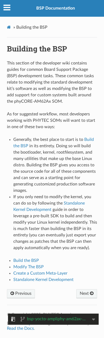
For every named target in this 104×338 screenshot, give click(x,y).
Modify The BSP (28, 267)
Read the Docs (20, 328)
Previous (22, 293)
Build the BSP (26, 260)
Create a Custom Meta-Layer (40, 273)
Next (85, 293)
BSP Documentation (55, 8)
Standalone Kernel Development (43, 280)
